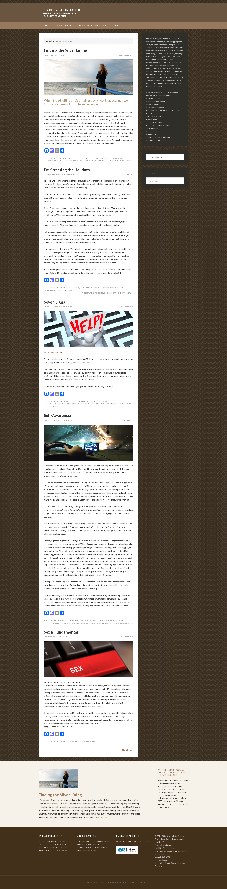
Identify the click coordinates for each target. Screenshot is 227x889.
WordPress (134, 882)
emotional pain (75, 161)
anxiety (72, 158)
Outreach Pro (103, 882)
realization (107, 623)
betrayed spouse (70, 401)
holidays (104, 293)
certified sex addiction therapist (98, 404)
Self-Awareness (58, 415)
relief (106, 161)
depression (93, 158)
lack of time (114, 293)
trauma (114, 158)
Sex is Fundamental (61, 632)
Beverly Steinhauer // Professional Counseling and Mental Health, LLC (113, 12)
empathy (86, 161)
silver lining (115, 161)
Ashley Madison (77, 404)
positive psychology (111, 288)
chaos (61, 161)
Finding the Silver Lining (65, 50)
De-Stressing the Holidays (67, 169)
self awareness (84, 401)
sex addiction (104, 158)
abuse (56, 158)
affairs (67, 404)
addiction (64, 158)
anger (66, 623)
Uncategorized (59, 290)
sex (126, 404)
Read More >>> (103, 817)
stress (130, 293)
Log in (142, 882)
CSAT (114, 404)
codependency (82, 158)
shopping (123, 293)
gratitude (98, 288)
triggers (129, 623)
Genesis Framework (120, 882)
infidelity (120, 404)
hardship (100, 161)
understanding (126, 161)
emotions (91, 623)
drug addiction (86, 288)
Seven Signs (54, 302)
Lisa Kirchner (52, 352)
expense (96, 293)
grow (93, 161)
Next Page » (127, 749)
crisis (67, 161)
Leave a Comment (126, 55)
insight (99, 623)
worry (121, 158)
